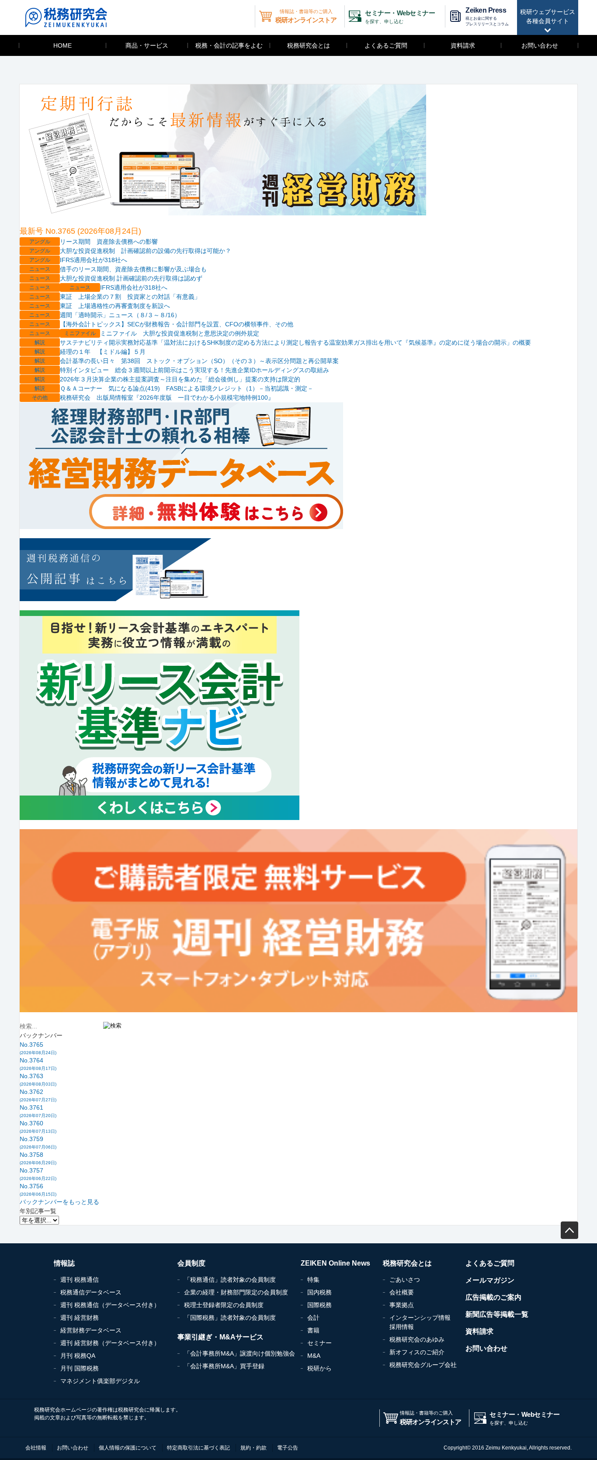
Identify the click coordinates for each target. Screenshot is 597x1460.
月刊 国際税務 (79, 1368)
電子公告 (287, 1448)
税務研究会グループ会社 (423, 1364)
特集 (313, 1279)
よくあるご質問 (385, 45)
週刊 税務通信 (79, 1279)
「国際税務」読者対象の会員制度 (230, 1317)
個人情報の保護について (127, 1448)
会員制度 (191, 1263)
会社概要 (401, 1292)
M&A (313, 1355)
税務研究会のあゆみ (416, 1339)
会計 (313, 1317)
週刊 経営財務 (79, 1317)
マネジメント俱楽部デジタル (100, 1380)
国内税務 (319, 1292)
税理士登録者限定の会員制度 (224, 1304)
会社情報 (35, 1448)
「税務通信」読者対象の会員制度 (230, 1279)
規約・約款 (253, 1448)
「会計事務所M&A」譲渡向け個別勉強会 (239, 1353)
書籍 (313, 1330)
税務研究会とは (308, 45)
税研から (319, 1368)
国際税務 (319, 1304)
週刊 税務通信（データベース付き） (110, 1304)
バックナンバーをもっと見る (59, 1201)
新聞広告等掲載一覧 (496, 1314)
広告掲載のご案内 (493, 1297)
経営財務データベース (90, 1330)
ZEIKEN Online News (335, 1263)
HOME (62, 45)
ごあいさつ (404, 1279)
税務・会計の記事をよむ (229, 45)
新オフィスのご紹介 (416, 1352)
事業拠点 (401, 1304)
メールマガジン (489, 1280)
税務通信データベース (90, 1292)
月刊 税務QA (77, 1355)
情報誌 (64, 1263)
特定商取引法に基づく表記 (198, 1448)
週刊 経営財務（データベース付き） (110, 1342)
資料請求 (463, 45)
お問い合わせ (539, 45)
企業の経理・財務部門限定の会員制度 (236, 1292)
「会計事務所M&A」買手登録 (224, 1366)
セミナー (319, 1342)
